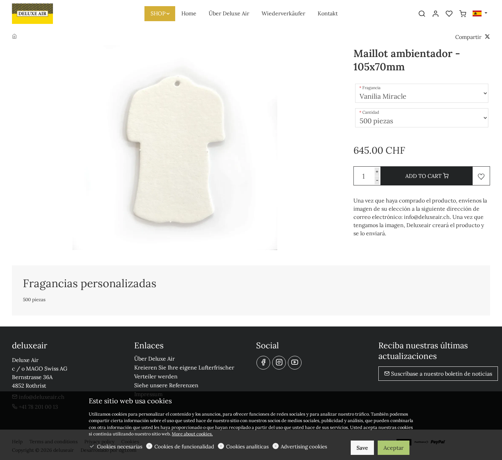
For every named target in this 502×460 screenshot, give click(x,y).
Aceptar (394, 447)
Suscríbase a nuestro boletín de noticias (441, 373)
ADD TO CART (424, 175)
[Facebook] (263, 363)
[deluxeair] (41, 13)
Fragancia (371, 87)
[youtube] (295, 363)
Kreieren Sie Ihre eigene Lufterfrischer (184, 367)
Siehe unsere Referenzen (166, 385)
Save (362, 447)
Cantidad (370, 112)
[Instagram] (279, 363)
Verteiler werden (156, 376)
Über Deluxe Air (154, 358)
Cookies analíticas (247, 446)
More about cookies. (192, 434)
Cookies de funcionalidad (184, 446)
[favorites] (449, 14)
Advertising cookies (304, 446)
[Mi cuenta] (435, 14)
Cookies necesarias (119, 446)
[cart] (463, 14)
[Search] (422, 14)
